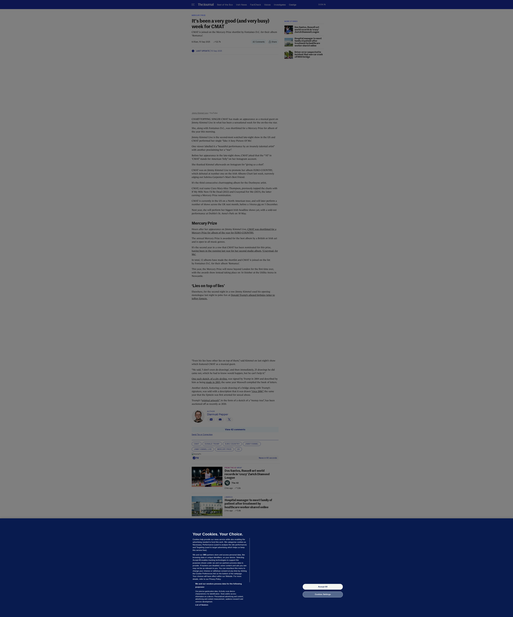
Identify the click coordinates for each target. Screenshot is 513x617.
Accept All (322, 587)
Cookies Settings (323, 594)
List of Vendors (201, 605)
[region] (256, 567)
